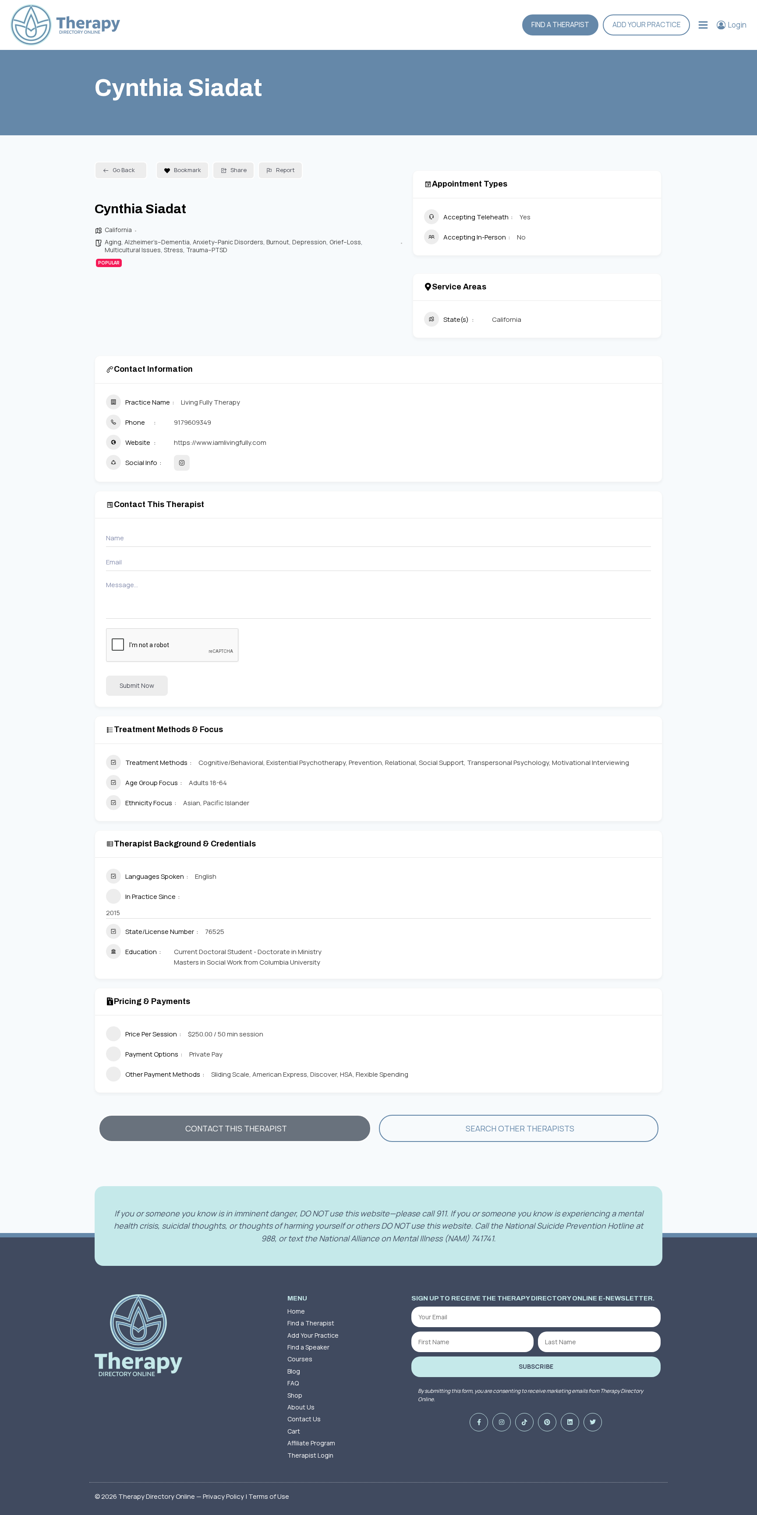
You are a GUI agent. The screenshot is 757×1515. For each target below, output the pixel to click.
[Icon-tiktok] (524, 1422)
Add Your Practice (646, 24)
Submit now (137, 685)
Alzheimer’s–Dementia (157, 242)
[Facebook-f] (479, 1422)
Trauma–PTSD (206, 250)
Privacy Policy (223, 1496)
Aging (113, 242)
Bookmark (187, 170)
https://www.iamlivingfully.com (220, 442)
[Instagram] (501, 1422)
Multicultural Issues (133, 250)
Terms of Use (268, 1496)
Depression (309, 242)
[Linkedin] (570, 1422)
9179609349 (192, 422)
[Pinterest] (547, 1422)
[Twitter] (593, 1422)
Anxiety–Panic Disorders (228, 242)
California (118, 229)
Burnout (277, 242)
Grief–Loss (345, 242)
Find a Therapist (560, 24)
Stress (173, 250)
